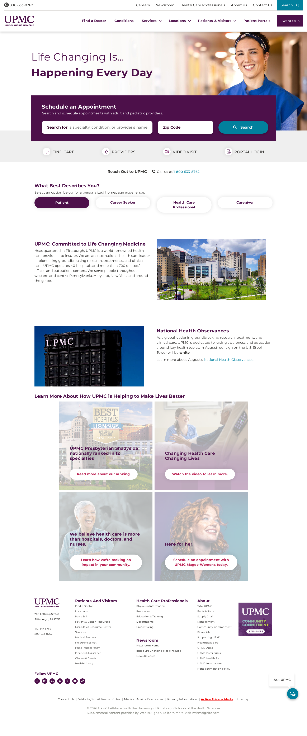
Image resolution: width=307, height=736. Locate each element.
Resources (143, 611)
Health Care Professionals (202, 5)
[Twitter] (67, 681)
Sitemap (243, 699)
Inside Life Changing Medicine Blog (158, 650)
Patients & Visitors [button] (215, 21)
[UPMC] (19, 21)
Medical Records (85, 637)
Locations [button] (178, 21)
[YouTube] (75, 681)
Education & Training (149, 616)
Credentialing (145, 626)
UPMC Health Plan (209, 658)
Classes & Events (85, 658)
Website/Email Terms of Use (99, 699)
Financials (203, 632)
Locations (81, 611)
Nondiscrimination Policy (213, 668)
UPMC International (210, 663)
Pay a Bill (81, 616)
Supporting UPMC (209, 637)
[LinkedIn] (52, 681)
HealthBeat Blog (207, 642)
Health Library (84, 663)
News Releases (145, 655)
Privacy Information (182, 699)
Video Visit (184, 152)
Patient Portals (257, 21)
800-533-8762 (21, 5)
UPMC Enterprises (209, 653)
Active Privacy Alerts (217, 699)
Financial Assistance (88, 653)
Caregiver (245, 202)
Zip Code (171, 127)
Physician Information (150, 606)
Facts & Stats (205, 611)
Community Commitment (214, 626)
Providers (123, 152)
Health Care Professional (184, 204)
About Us (239, 5)
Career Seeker (123, 202)
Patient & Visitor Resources (92, 621)
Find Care (62, 152)
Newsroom (165, 5)
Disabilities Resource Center (93, 626)
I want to (288, 21)
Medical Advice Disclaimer (144, 699)
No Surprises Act (86, 642)
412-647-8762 (42, 628)
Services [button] (150, 21)
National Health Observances (228, 360)
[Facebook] (37, 681)
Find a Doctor (94, 21)
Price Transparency (87, 647)
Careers (143, 5)
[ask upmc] (292, 693)
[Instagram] (44, 681)
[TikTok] (82, 681)
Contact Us (262, 5)
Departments (145, 621)
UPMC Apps (205, 647)
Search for (57, 127)
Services (80, 632)
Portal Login (248, 152)
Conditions (124, 21)
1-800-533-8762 (186, 172)
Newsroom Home (148, 645)
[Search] (243, 127)
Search (287, 5)
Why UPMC (204, 606)
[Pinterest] (60, 681)
